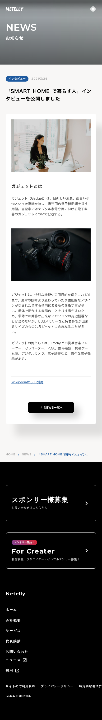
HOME (10, 454)
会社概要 (13, 620)
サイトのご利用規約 (20, 686)
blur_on (93, 9)
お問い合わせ (17, 651)
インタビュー (17, 78)
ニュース (13, 660)
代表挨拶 (13, 641)
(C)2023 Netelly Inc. (18, 695)
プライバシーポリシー (57, 686)
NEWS (26, 454)
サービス (13, 630)
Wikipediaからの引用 (27, 382)
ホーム (11, 609)
